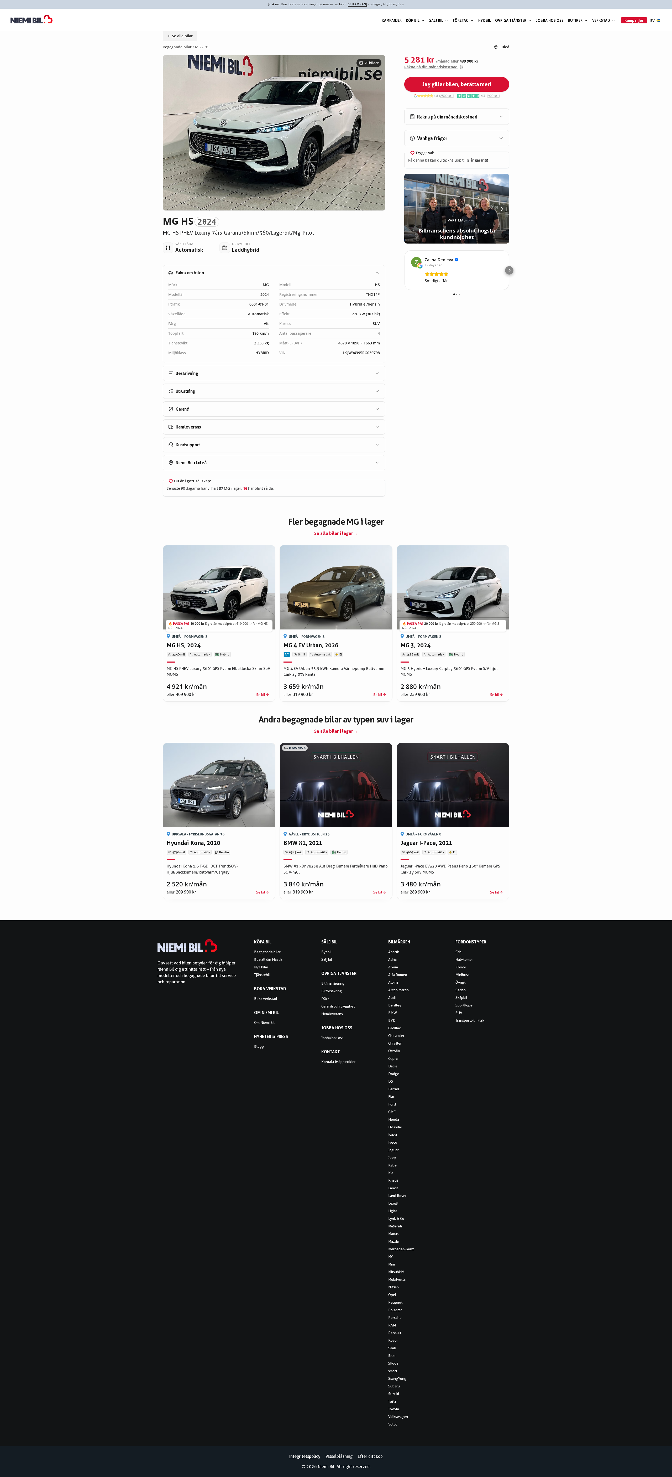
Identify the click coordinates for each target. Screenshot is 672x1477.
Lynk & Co (396, 1218)
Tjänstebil (262, 975)
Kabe (392, 1165)
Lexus (393, 1203)
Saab (392, 1348)
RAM (392, 1325)
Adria (392, 959)
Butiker (575, 20)
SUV (458, 1013)
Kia (390, 1173)
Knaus (393, 1180)
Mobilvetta (397, 1279)
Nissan (393, 1287)
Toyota (393, 1409)
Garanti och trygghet (338, 1006)
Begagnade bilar (177, 46)
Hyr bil (484, 20)
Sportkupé (463, 1005)
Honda (393, 1119)
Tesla (392, 1401)
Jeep (392, 1157)
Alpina (393, 982)
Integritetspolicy (304, 1456)
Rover (393, 1340)
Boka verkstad (265, 998)
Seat (392, 1356)
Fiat (391, 1096)
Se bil (260, 695)
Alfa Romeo (397, 975)
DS (390, 1081)
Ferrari (393, 1089)
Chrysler (395, 1043)
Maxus (393, 1234)
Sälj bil (436, 20)
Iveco (392, 1142)
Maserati (395, 1226)
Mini (391, 1264)
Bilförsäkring (331, 991)
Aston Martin (398, 990)
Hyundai (395, 1127)
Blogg (259, 1046)
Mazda (393, 1241)
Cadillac (394, 1028)
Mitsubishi (396, 1272)
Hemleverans (332, 1014)
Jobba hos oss (550, 20)
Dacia (392, 1066)
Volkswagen (398, 1416)
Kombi (460, 967)
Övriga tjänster (510, 20)
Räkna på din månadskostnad (431, 66)
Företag (461, 20)
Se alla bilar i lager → (336, 533)
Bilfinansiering (332, 983)
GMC (392, 1112)
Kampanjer (392, 20)
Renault (394, 1333)
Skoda (393, 1363)
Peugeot (395, 1302)
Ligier (392, 1211)
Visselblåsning (339, 1456)
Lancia (393, 1188)
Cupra (393, 1058)
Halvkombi (463, 959)
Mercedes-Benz (401, 1249)
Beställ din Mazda (268, 959)
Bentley (394, 1005)
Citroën (394, 1051)
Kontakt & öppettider (338, 1062)
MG (198, 46)
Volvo (392, 1424)
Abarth (393, 952)
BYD (392, 1020)
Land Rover (397, 1196)
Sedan (460, 990)
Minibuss (462, 975)
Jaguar (393, 1150)
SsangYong (397, 1378)
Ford (392, 1104)
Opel (392, 1295)
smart (392, 1371)
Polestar (395, 1310)
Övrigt (460, 982)
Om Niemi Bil (264, 1022)
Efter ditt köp (370, 1456)
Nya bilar (261, 967)
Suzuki (393, 1394)
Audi (392, 997)
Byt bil (326, 952)
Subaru (394, 1386)
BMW (392, 1013)
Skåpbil (461, 997)
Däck (325, 998)
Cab (458, 952)
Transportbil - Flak (469, 1020)
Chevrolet (396, 1036)
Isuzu (392, 1135)
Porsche (395, 1317)
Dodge (393, 1074)
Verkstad (601, 20)
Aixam (393, 967)
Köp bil (412, 20)
